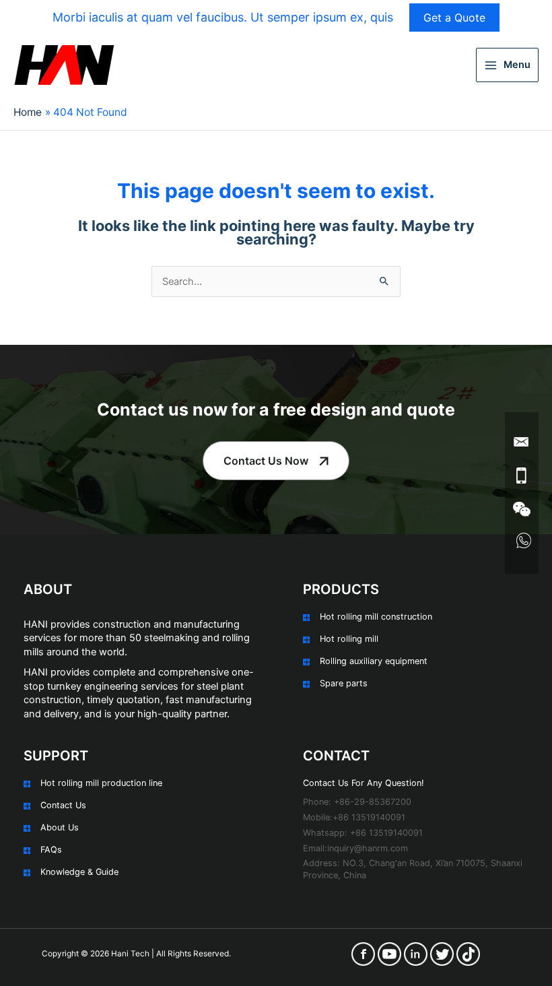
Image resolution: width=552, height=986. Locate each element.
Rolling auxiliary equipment (373, 661)
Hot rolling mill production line (101, 783)
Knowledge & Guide (79, 872)
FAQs (51, 850)
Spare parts (344, 683)
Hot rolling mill (349, 639)
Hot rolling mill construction (376, 617)
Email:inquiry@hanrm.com (355, 848)
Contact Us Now (265, 460)
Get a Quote (454, 17)
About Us (59, 827)
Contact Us (63, 805)
